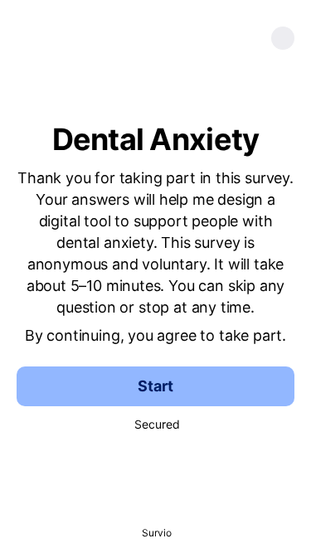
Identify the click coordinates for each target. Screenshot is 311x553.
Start (155, 386)
